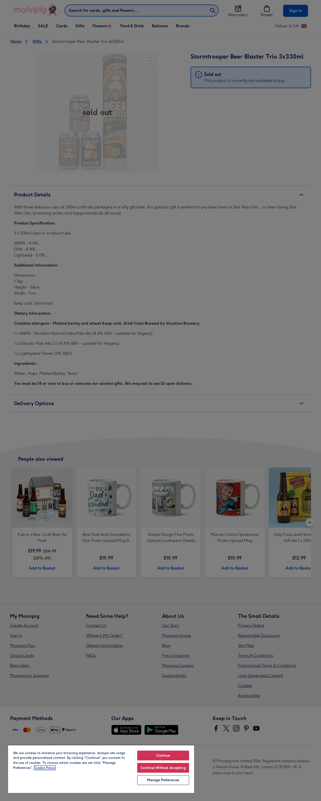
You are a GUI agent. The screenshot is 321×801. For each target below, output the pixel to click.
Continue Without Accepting (163, 768)
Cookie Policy (45, 768)
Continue (163, 755)
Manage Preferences (163, 780)
